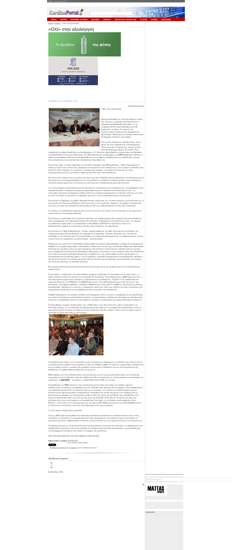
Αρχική (50, 23)
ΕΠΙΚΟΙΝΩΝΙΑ (166, 19)
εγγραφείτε (73, 448)
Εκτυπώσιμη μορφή (137, 106)
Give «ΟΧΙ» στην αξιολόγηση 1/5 (69, 440)
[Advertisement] (91, 92)
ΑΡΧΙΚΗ (53, 19)
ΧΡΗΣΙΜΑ (154, 19)
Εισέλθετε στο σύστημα (58, 448)
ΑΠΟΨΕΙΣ (63, 19)
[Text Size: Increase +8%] (51, 463)
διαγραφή (65, 380)
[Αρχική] (66, 11)
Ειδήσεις (57, 23)
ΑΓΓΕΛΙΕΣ (143, 19)
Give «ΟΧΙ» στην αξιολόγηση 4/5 (75, 440)
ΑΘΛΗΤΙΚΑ (107, 19)
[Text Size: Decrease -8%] (51, 465)
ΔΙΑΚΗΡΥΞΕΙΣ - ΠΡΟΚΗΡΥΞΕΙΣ (125, 19)
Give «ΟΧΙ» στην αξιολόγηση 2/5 (71, 440)
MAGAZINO (95, 19)
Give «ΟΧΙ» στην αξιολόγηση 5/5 (77, 440)
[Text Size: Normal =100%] (51, 467)
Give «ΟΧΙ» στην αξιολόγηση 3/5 (73, 440)
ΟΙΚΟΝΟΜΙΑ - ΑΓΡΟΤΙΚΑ (79, 19)
